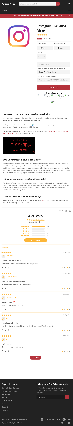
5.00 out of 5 (40, 220)
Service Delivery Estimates (11, 388)
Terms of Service (22, 419)
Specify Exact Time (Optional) (46, 76)
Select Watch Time (59, 43)
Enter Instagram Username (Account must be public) (52, 61)
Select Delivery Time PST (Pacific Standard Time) (51, 68)
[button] (42, 35)
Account (69, 11)
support (44, 200)
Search (4, 397)
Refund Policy (14, 419)
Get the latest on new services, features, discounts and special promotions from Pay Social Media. (51, 390)
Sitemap (5, 410)
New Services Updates (9, 391)
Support (5, 407)
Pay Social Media (8, 4)
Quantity (40, 52)
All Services (6, 394)
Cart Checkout (7, 401)
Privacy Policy (5, 419)
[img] (6, 253)
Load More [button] (35, 358)
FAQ (3, 404)
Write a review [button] (35, 240)
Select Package (41, 43)
